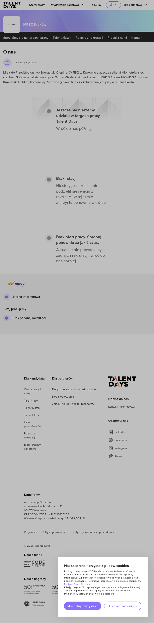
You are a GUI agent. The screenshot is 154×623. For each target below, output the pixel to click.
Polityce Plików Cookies (77, 584)
